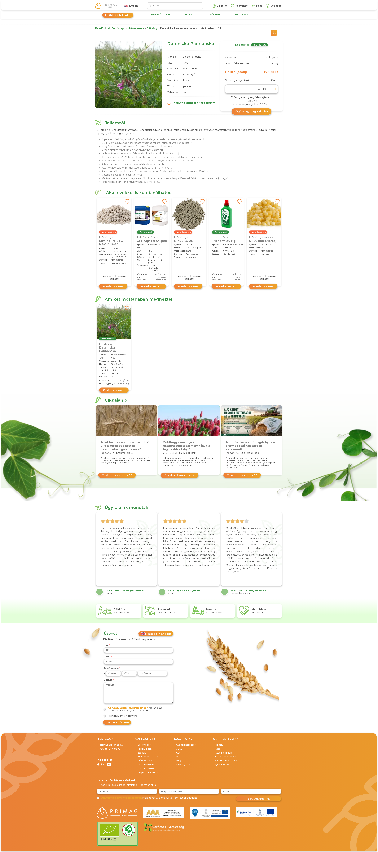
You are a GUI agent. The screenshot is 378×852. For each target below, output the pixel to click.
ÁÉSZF (180, 748)
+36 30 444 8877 (110, 748)
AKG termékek (146, 764)
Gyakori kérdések (186, 744)
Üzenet (108, 679)
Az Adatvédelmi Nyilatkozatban (128, 707)
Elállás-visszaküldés (225, 756)
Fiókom (219, 744)
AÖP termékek (146, 760)
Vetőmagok (144, 744)
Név (106, 645)
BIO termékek (146, 768)
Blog (179, 760)
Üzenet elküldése (117, 722)
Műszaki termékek (148, 756)
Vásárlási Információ (226, 760)
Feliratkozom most (258, 798)
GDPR (179, 752)
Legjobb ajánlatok (148, 772)
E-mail (107, 656)
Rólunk (180, 756)
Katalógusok (183, 764)
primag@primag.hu (111, 744)
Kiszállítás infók (223, 752)
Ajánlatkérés (222, 764)
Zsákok (142, 752)
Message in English (158, 633)
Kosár (218, 748)
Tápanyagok (144, 748)
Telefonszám (111, 668)
